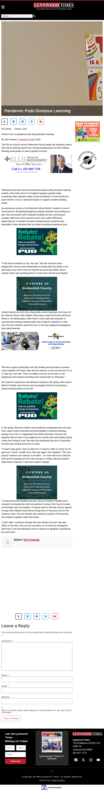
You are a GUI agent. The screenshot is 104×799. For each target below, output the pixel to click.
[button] (4, 122)
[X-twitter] (83, 759)
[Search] (34, 16)
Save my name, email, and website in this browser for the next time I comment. (36, 711)
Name (5, 675)
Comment (7, 641)
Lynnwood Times (27, 139)
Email (5, 686)
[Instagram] (90, 759)
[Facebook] (75, 759)
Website (5, 697)
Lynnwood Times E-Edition (52, 757)
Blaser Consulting (58, 780)
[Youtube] (98, 759)
